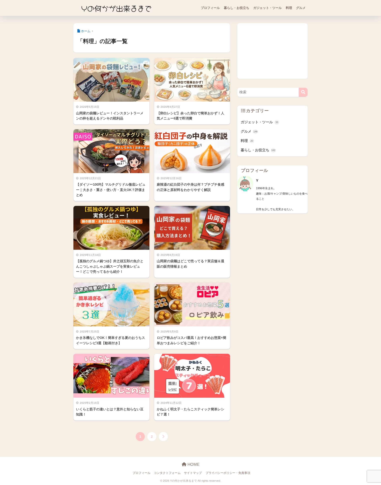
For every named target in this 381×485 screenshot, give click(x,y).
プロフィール (210, 8)
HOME (192, 464)
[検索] (303, 92)
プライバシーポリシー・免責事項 (228, 472)
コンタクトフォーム (167, 472)
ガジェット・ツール (267, 8)
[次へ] (163, 436)
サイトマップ (193, 472)
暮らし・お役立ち (236, 8)
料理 (289, 8)
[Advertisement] (272, 51)
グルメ (301, 8)
